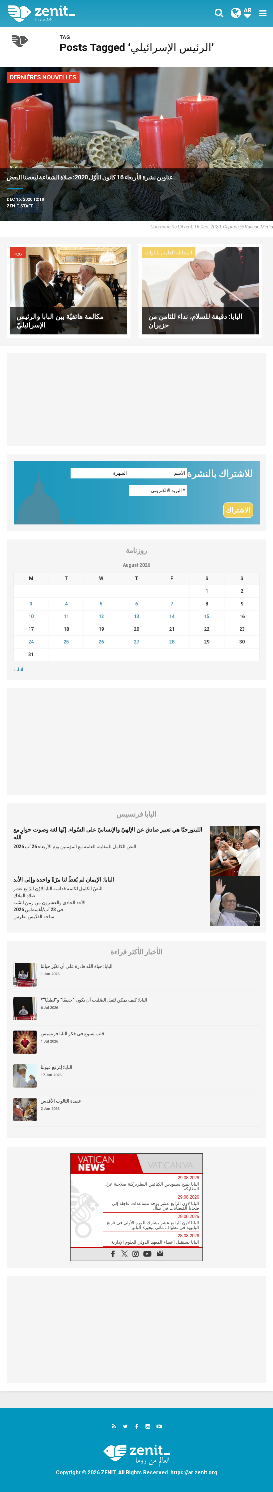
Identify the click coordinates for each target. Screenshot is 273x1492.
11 (66, 616)
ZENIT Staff (20, 205)
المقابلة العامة (177, 253)
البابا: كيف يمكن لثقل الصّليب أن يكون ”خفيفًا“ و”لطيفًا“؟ (94, 1000)
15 (206, 616)
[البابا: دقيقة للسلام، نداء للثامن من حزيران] (200, 290)
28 (171, 641)
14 (171, 616)
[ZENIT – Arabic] (76, 13)
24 (31, 641)
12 (101, 616)
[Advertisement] (136, 399)
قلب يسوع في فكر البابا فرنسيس (72, 1033)
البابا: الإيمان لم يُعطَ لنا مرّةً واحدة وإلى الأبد (63, 879)
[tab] (103, 1163)
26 (101, 641)
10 (31, 616)
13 (136, 616)
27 (136, 641)
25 (66, 641)
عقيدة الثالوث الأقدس (61, 1101)
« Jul (18, 669)
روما (17, 253)
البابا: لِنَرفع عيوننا (56, 1067)
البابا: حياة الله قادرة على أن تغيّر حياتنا (77, 966)
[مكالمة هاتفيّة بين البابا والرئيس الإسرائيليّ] (68, 290)
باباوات (152, 253)
